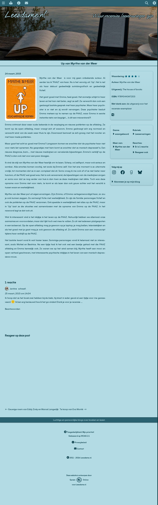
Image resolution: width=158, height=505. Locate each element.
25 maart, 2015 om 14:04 (18, 293)
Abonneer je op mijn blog (127, 181)
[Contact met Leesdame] (26, 3)
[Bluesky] (139, 172)
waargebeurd (122, 133)
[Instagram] (114, 172)
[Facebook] (122, 172)
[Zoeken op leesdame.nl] (146, 3)
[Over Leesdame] (18, 3)
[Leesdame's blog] (11, 3)
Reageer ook (141, 152)
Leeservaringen (142, 133)
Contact (80, 448)
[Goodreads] (131, 172)
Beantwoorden (12, 308)
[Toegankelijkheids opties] (154, 3)
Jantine (13, 288)
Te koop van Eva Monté (73, 409)
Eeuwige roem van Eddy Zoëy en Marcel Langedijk (31, 409)
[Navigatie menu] (3, 3)
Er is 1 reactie (141, 146)
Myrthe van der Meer (122, 148)
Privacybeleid (80, 442)
